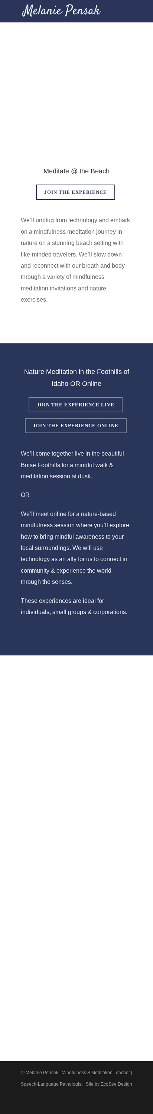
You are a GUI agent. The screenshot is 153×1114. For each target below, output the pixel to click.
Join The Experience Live (75, 404)
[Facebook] (43, 1101)
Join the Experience (75, 192)
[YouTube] (92, 1101)
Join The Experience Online (75, 425)
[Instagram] (60, 1101)
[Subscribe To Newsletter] (109, 1101)
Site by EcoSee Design (109, 1084)
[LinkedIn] (76, 1101)
